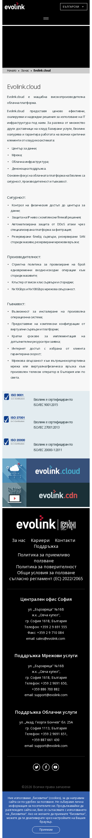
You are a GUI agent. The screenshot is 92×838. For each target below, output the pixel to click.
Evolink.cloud (41, 70)
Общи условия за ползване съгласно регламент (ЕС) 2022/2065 (46, 575)
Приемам (46, 830)
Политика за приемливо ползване (44, 557)
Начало (11, 70)
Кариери (40, 540)
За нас (25, 70)
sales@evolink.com (50, 638)
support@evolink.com (50, 695)
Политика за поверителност (46, 566)
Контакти (65, 540)
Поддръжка (46, 546)
